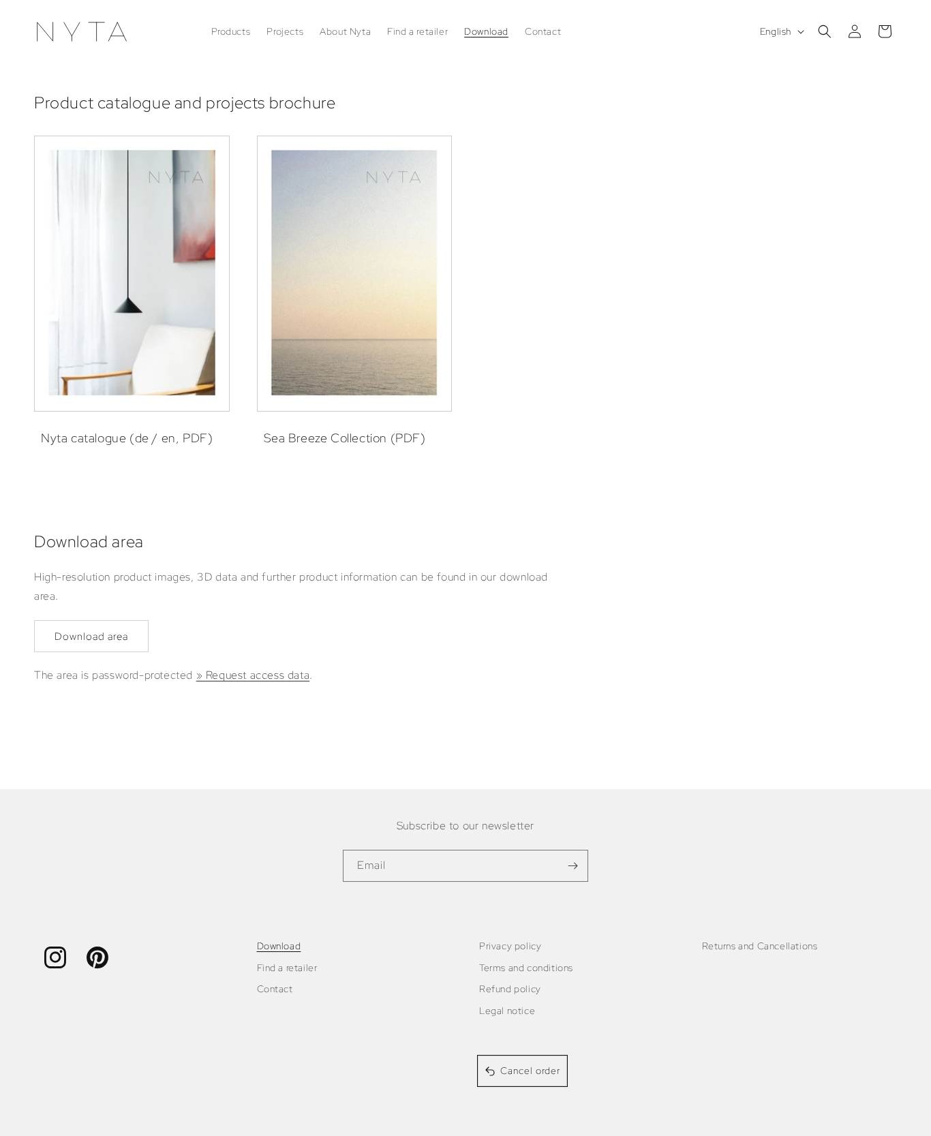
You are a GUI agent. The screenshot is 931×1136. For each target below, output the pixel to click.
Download (279, 946)
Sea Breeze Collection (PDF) (345, 438)
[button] (825, 31)
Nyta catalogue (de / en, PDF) (127, 438)
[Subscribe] (572, 866)
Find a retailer (287, 968)
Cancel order (530, 1070)
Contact (275, 989)
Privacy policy (510, 946)
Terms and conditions (526, 968)
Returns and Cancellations (760, 946)
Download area (91, 636)
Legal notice (507, 1010)
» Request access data (253, 675)
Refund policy (510, 989)
